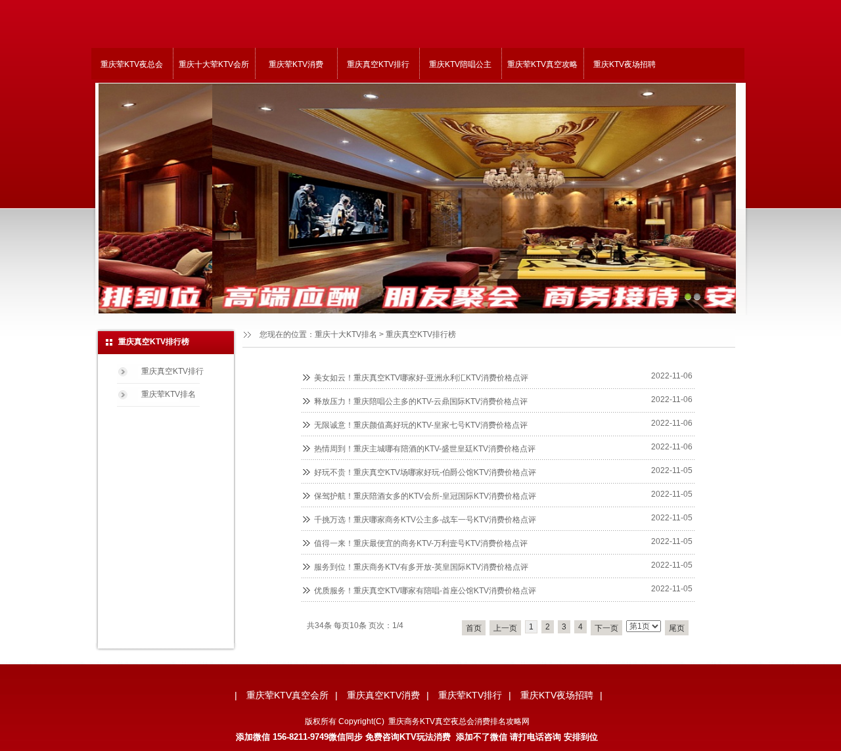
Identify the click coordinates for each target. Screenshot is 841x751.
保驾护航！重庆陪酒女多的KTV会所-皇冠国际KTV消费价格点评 (425, 496)
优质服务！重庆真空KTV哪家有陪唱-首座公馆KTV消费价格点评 (425, 590)
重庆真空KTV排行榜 (421, 334)
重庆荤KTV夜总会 (132, 64)
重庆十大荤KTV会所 (214, 64)
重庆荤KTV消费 (296, 64)
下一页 (606, 628)
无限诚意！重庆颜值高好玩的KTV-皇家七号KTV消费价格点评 (421, 425)
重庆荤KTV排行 (470, 695)
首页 (474, 628)
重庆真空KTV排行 (378, 64)
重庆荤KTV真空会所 (287, 695)
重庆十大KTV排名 (346, 334)
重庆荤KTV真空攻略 (542, 64)
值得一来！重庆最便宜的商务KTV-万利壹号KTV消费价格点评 (421, 543)
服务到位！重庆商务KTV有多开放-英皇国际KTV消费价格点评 (421, 567)
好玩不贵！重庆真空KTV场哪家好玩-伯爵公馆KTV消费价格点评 (425, 472)
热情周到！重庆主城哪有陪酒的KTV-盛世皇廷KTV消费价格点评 (424, 448)
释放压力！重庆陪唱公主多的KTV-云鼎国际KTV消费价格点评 (421, 401)
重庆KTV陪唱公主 (460, 64)
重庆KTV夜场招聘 (624, 64)
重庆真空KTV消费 (383, 695)
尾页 (677, 628)
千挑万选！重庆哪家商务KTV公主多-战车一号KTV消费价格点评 (425, 519)
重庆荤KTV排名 (168, 394)
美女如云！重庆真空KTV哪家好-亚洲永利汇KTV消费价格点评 (421, 377)
